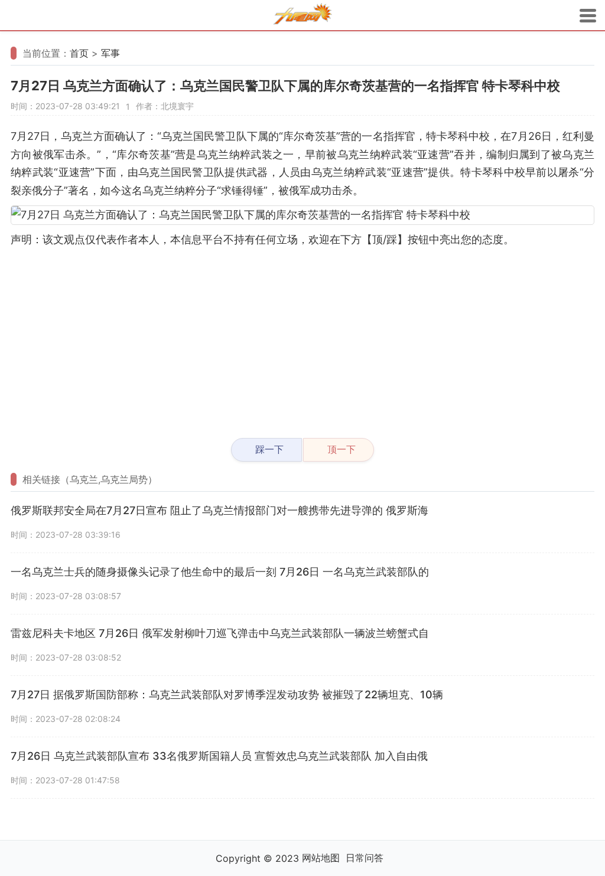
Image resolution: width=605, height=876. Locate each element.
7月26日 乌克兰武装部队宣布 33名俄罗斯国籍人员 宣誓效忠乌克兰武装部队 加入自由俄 (219, 756)
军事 (110, 53)
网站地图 (321, 858)
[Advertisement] (302, 337)
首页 (79, 53)
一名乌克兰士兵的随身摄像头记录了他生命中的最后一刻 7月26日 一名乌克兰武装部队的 (220, 572)
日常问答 (364, 858)
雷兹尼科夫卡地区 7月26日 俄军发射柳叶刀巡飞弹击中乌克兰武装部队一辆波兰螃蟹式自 (220, 633)
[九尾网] (302, 15)
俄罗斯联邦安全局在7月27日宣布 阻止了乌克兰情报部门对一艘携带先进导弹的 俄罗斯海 (219, 510)
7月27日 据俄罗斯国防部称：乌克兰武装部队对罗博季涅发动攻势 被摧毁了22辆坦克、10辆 (227, 694)
